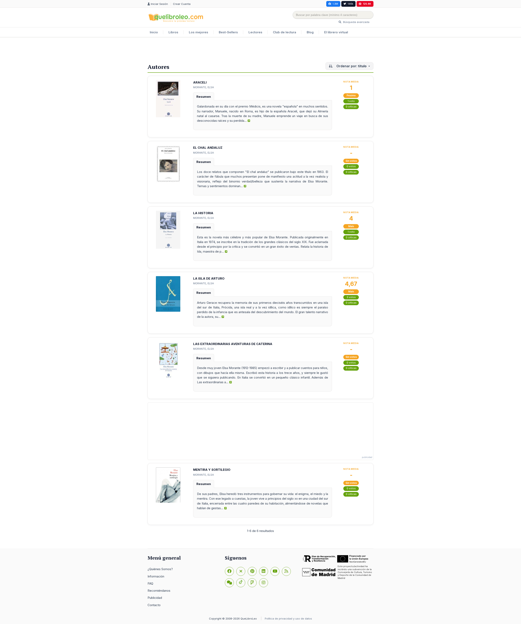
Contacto (154, 605)
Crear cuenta (181, 3)
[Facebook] (229, 571)
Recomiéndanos (159, 591)
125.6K (367, 3)
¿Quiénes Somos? (160, 569)
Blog (310, 32)
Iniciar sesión (160, 3)
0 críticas (351, 106)
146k (350, 3)
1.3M (335, 3)
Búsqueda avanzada (355, 22)
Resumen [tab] (203, 97)
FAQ (150, 583)
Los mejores (198, 32)
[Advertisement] (260, 50)
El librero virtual (336, 32)
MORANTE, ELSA (203, 87)
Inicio (154, 32)
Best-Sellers (228, 32)
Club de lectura (284, 32)
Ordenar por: (351, 66)
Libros (173, 32)
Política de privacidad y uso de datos (288, 618)
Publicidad (155, 598)
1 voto (351, 101)
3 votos (351, 297)
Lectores (255, 32)
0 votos (351, 166)
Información (156, 576)
